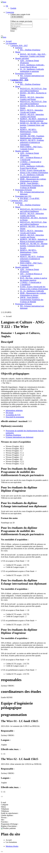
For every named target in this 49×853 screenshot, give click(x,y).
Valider (13, 29)
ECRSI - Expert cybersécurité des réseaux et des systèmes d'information (34, 171)
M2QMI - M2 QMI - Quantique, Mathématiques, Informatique (32, 137)
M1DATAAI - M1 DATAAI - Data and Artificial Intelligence (33, 90)
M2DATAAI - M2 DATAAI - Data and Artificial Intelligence (33, 102)
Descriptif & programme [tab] (15, 417)
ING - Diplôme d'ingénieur (30, 50)
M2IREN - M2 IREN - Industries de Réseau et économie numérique (33, 120)
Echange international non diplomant (19, 437)
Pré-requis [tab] (9, 413)
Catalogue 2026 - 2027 (19, 45)
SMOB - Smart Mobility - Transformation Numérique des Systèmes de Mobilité (31, 185)
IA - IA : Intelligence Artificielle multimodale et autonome (32, 70)
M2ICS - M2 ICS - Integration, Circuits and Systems (31, 111)
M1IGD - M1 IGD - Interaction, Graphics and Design (32, 98)
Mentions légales (12, 846)
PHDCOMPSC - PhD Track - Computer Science (31, 148)
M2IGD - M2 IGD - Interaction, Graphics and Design (32, 115)
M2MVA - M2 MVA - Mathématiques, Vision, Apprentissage (29, 131)
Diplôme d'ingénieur (13, 435)
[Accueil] (3, 2)
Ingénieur (18, 48)
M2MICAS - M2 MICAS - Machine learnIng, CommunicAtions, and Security (33, 125)
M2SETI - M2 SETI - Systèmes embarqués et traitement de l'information (32, 142)
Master (17, 52)
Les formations (11, 43)
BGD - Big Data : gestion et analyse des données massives (33, 279)
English (13, 8)
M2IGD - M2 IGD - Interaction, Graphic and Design (32, 236)
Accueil (9, 41)
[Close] (2, 796)
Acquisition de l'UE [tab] (13, 415)
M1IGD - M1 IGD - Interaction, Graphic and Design (32, 214)
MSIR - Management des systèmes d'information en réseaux (33, 180)
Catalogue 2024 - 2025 (19, 201)
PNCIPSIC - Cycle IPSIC (29, 198)
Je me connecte (16, 17)
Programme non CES (23, 196)
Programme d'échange (23, 73)
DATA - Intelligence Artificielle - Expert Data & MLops (32, 66)
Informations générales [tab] (14, 410)
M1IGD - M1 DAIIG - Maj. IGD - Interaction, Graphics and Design (33, 55)
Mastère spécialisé (22, 58)
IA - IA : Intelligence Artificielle (32, 291)
